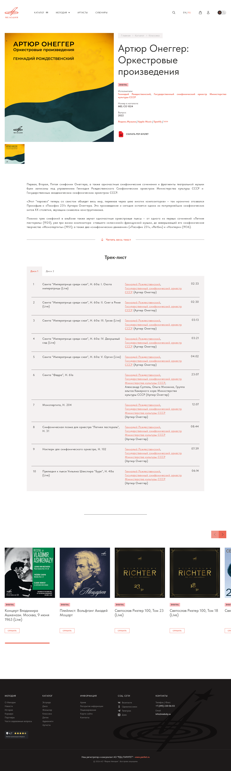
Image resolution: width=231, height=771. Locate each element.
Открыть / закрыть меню (47, 12)
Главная (126, 36)
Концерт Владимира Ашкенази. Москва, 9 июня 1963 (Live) (27, 615)
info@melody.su (163, 714)
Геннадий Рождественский (134, 94)
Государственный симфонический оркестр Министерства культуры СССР (172, 96)
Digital (123, 85)
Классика (154, 36)
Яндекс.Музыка (127, 121)
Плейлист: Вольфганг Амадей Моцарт (84, 612)
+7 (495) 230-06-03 (165, 706)
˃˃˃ (166, 121)
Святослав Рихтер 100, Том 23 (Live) (139, 612)
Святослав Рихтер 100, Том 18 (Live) (194, 612)
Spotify (158, 121)
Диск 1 (34, 271)
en (184, 12)
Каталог (139, 36)
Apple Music (145, 121)
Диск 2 (50, 271)
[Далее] (222, 534)
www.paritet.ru (142, 757)
